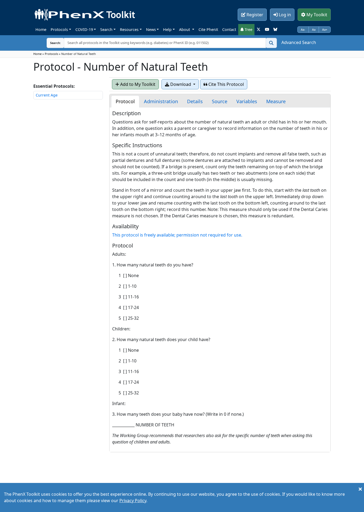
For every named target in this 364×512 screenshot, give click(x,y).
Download (180, 84)
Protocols (59, 29)
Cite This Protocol (225, 84)
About (185, 29)
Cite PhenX (208, 29)
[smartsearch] (271, 43)
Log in (284, 15)
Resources (129, 29)
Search (106, 29)
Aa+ (324, 29)
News (151, 29)
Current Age (47, 95)
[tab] (125, 101)
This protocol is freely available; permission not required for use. (177, 235)
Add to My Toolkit (137, 84)
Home (40, 29)
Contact (229, 29)
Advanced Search (298, 42)
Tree (248, 29)
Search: (51, 43)
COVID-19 (84, 29)
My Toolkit (316, 15)
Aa (314, 29)
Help (167, 29)
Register (254, 15)
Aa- (303, 29)
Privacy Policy (132, 500)
